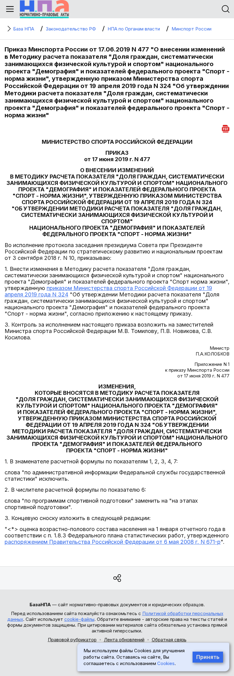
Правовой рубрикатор (72, 639)
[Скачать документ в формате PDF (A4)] (225, 128)
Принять (207, 657)
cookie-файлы (79, 619)
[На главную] (44, 9)
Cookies (166, 663)
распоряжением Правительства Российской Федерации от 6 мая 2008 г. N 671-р (113, 542)
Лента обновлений (124, 639)
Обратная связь (169, 639)
